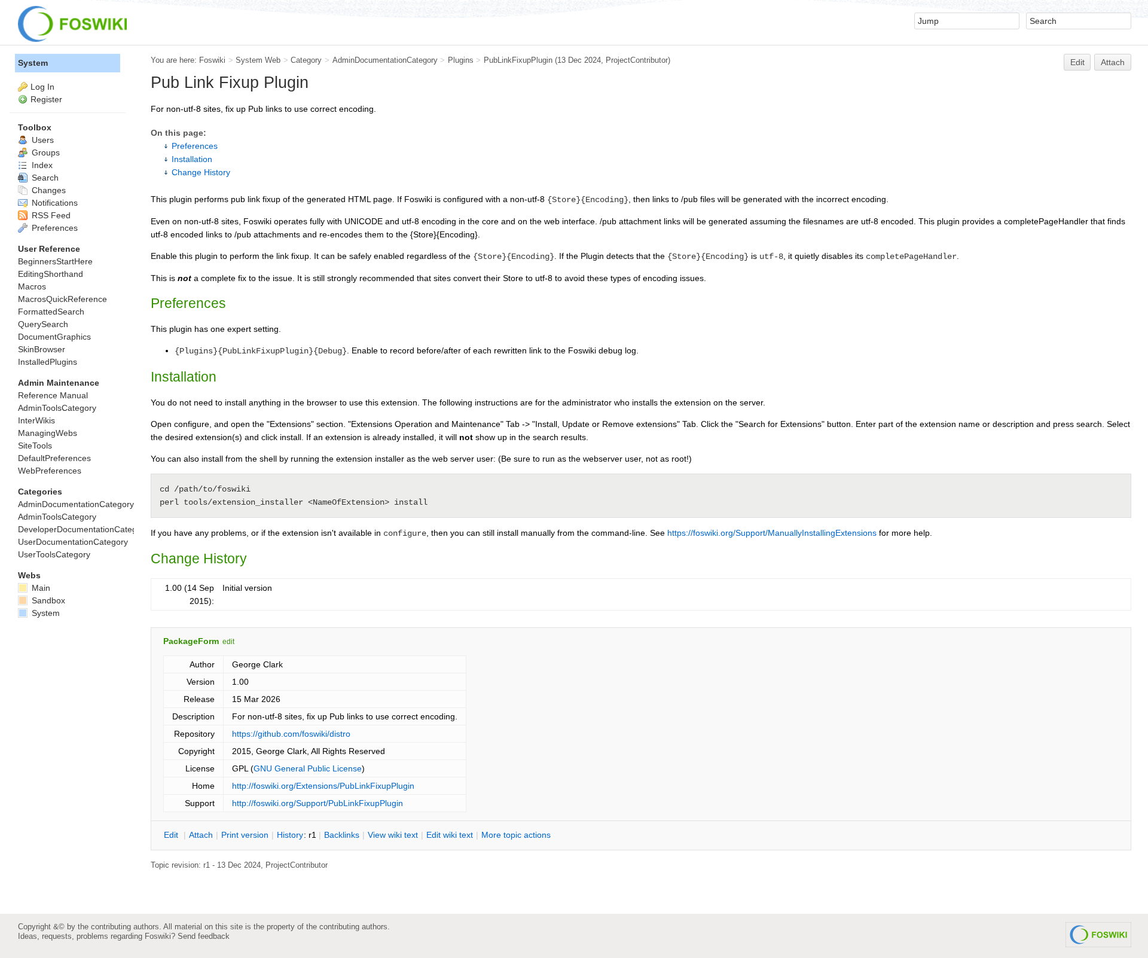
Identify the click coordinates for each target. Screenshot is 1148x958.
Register (46, 99)
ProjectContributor (637, 60)
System (33, 63)
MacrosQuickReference (62, 299)
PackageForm (191, 641)
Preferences (195, 146)
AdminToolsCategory (57, 408)
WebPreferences (49, 470)
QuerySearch (43, 324)
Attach (1113, 62)
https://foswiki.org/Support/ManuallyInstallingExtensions (772, 533)
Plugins (461, 60)
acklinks (341, 835)
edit (228, 641)
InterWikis (36, 420)
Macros (32, 286)
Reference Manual (53, 395)
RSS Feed (50, 215)
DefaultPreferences (54, 458)
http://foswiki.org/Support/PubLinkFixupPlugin (317, 803)
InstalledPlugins (47, 362)
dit (172, 835)
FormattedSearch (51, 311)
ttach (201, 835)
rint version (244, 835)
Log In (42, 86)
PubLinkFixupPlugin (518, 60)
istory (290, 835)
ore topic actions (516, 835)
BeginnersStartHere (55, 261)
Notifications (53, 203)
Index (41, 165)
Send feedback (204, 936)
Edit (1077, 62)
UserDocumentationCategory (73, 542)
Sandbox (47, 600)
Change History (201, 172)
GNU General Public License (308, 768)
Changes (47, 190)
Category (306, 60)
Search (44, 177)
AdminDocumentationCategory (385, 60)
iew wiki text (393, 835)
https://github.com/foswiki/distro (291, 734)
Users (41, 140)
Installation (192, 159)
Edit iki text (449, 835)
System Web (258, 60)
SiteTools (35, 445)
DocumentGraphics (54, 336)
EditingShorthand (50, 274)
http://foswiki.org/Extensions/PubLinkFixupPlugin (323, 786)
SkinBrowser (41, 349)
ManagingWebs (47, 433)
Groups (44, 152)
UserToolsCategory (54, 554)
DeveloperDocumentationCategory (83, 529)
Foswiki (212, 60)
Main (39, 588)
